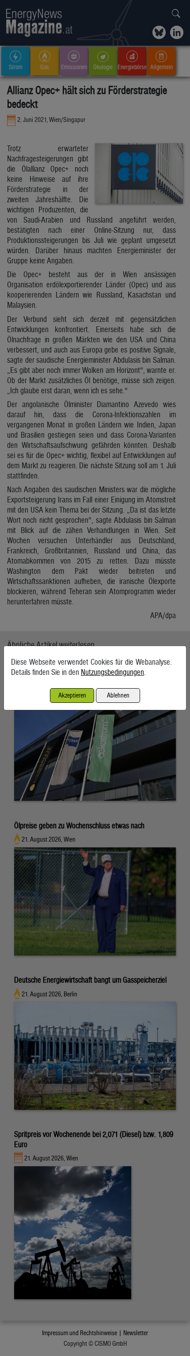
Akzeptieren (72, 695)
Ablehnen (118, 695)
